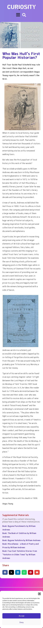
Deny (21, 622)
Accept (21, 616)
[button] (39, 594)
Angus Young (7, 503)
